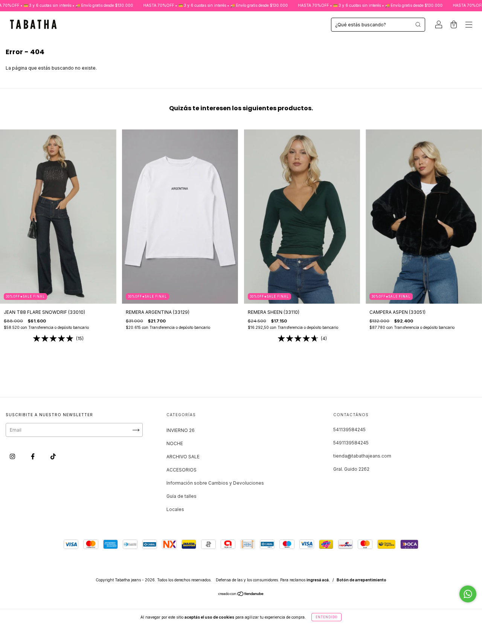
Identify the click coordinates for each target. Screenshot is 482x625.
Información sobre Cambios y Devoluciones (215, 483)
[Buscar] (418, 24)
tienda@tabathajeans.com (362, 456)
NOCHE (174, 443)
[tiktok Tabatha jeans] (53, 456)
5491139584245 (351, 443)
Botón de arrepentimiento (361, 580)
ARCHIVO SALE (183, 456)
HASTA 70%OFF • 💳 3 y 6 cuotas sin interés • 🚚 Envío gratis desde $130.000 (195, 5)
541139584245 (349, 429)
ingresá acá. (318, 580)
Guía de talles (181, 496)
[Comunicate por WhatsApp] (467, 593)
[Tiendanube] (241, 595)
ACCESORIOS (181, 470)
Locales (175, 509)
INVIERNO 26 (180, 430)
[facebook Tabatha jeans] (33, 456)
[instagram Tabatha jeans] (13, 456)
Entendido (326, 617)
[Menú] (469, 25)
